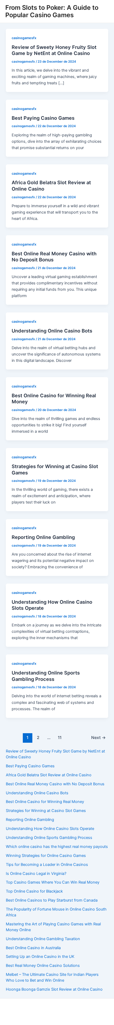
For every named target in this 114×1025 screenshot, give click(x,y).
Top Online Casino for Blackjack (34, 891)
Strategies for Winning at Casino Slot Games (46, 810)
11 (60, 737)
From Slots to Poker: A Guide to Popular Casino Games (51, 11)
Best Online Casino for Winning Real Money (45, 801)
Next (98, 737)
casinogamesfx (24, 38)
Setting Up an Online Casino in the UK (40, 956)
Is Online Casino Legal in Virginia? (36, 873)
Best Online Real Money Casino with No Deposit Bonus (55, 784)
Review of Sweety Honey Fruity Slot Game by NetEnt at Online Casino (54, 50)
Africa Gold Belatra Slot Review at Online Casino (48, 775)
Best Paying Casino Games (43, 118)
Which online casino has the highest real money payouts (57, 846)
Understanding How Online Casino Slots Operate (50, 828)
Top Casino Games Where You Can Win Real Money (52, 882)
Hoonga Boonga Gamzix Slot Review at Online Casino (54, 989)
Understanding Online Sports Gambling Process (46, 676)
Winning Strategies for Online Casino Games (46, 855)
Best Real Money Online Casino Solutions (43, 965)
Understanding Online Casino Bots (52, 331)
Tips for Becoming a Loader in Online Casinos (47, 864)
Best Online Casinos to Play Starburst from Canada (52, 900)
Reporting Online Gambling (43, 537)
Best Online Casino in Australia (33, 947)
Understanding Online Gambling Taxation (43, 938)
